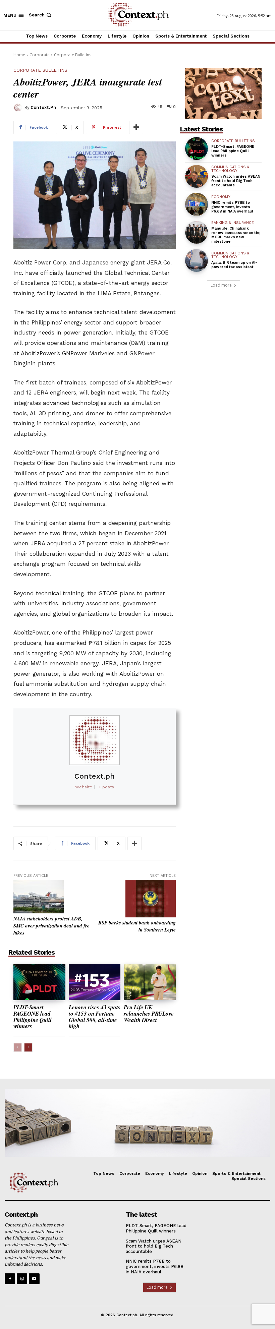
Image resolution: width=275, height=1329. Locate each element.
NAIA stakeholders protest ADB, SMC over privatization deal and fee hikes (51, 925)
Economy (220, 197)
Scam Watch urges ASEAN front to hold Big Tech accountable (235, 180)
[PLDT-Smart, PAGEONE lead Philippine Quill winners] (39, 982)
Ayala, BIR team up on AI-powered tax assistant (234, 264)
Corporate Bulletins (72, 55)
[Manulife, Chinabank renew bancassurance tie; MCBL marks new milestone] (196, 232)
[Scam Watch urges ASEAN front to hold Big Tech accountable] (196, 176)
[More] (136, 127)
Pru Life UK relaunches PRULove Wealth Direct (149, 1013)
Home (19, 55)
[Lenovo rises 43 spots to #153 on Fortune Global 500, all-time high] (95, 982)
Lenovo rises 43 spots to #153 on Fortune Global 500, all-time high (94, 1016)
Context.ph (43, 107)
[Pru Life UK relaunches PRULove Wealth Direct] (150, 982)
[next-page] (28, 1047)
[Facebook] (10, 1278)
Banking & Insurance (232, 223)
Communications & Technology (230, 169)
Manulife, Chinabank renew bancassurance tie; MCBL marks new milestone (235, 235)
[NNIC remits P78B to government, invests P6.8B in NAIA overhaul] (196, 204)
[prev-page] (17, 1047)
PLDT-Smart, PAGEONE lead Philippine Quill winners (32, 1016)
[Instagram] (22, 1278)
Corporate (40, 55)
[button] (41, 14)
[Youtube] (34, 1278)
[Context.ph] (18, 107)
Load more (221, 285)
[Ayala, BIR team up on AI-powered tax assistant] (196, 260)
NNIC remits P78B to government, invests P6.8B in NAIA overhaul (232, 207)
